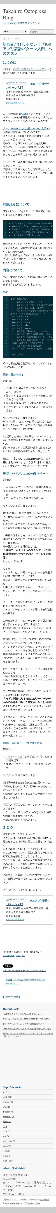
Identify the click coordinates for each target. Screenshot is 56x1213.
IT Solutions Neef (32, 1203)
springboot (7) (9, 1141)
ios (23, 955)
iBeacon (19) (8, 1111)
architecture (8, 955)
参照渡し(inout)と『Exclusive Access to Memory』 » (25, 981)
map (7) (6, 1155)
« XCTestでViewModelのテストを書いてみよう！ (24, 972)
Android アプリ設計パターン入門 (28, 128)
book (18, 955)
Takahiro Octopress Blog (24, 14)
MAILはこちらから (13, 1193)
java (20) (6, 1106)
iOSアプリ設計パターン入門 (28, 69)
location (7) (8, 1160)
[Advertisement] (28, 190)
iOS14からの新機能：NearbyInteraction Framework (26, 1018)
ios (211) (6, 1092)
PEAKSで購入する (15, 102)
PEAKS (24, 113)
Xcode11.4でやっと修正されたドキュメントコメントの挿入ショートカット (28, 1035)
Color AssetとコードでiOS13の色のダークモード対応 (27, 1028)
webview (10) (8, 1116)
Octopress (44, 1199)
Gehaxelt (16, 1203)
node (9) (6, 1131)
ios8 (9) (6, 1136)
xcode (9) (7, 1121)
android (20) (8, 1101)
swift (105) (7, 1096)
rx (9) (5, 1126)
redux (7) (7, 1150)
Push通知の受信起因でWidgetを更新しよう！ (23, 1013)
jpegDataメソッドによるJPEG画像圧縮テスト (23, 1023)
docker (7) (7, 1145)
